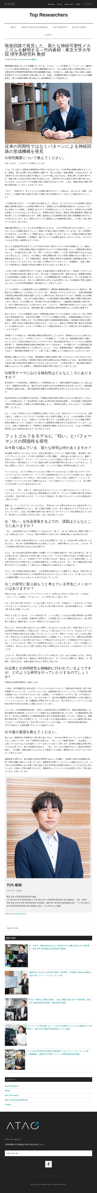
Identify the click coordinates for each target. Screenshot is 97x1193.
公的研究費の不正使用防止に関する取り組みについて (25, 1144)
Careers (78, 4)
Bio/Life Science (20, 914)
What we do (51, 4)
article (7, 1091)
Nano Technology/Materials (16, 1100)
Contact (88, 4)
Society (8, 1104)
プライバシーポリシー (13, 1139)
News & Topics (69, 4)
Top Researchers (48, 15)
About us (59, 4)
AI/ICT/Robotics (12, 1086)
